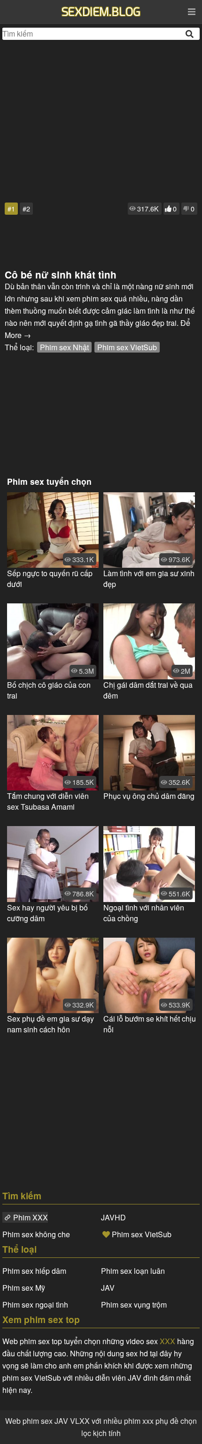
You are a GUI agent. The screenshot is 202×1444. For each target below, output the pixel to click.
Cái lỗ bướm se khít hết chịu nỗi (149, 1024)
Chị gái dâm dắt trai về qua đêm (148, 690)
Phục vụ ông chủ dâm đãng (148, 795)
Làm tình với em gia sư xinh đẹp (148, 578)
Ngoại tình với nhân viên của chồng (143, 913)
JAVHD (113, 1217)
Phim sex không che (36, 1234)
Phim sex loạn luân (133, 1270)
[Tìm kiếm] (190, 34)
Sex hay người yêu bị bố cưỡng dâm (47, 913)
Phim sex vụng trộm (134, 1304)
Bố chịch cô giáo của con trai (49, 690)
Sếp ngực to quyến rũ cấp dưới (50, 578)
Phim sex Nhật (64, 347)
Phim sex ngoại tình (35, 1304)
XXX (167, 1341)
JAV (108, 1287)
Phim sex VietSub (127, 347)
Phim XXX (30, 1217)
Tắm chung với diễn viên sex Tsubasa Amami (48, 801)
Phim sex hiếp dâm (34, 1270)
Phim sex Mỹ (23, 1287)
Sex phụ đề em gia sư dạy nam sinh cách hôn (50, 1024)
